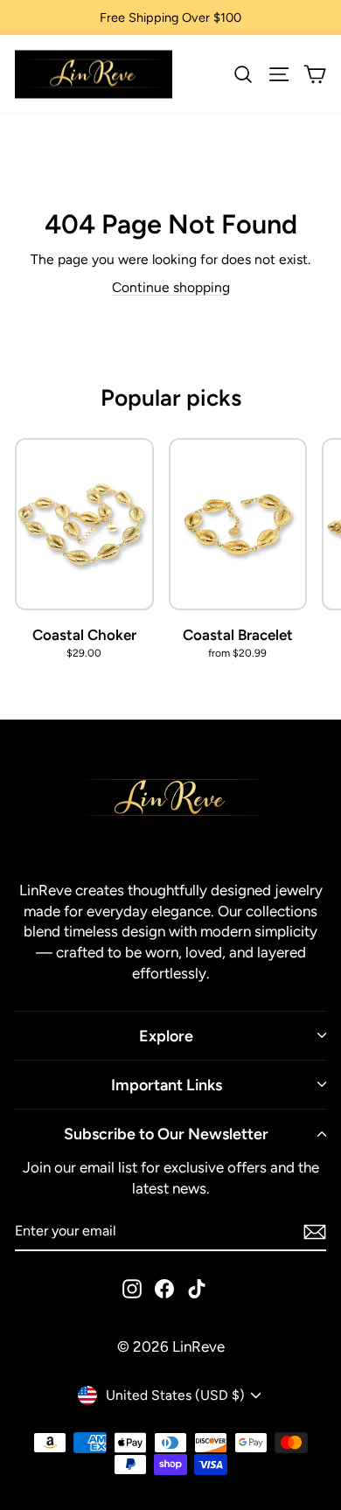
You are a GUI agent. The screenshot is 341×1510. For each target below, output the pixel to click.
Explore (166, 1035)
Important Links (166, 1084)
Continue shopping (171, 287)
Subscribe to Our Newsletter (166, 1133)
